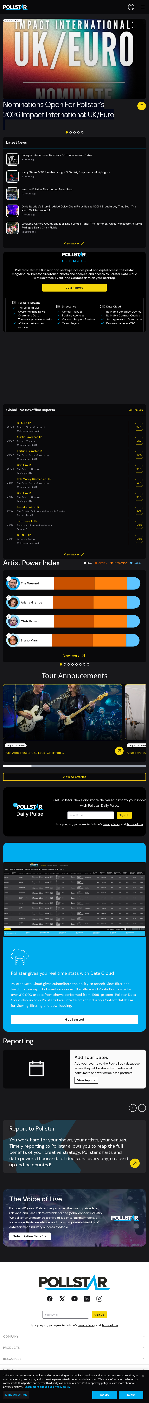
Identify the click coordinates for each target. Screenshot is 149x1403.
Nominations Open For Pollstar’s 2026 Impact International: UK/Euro (58, 114)
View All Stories (75, 777)
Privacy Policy (111, 824)
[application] (74, 612)
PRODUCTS (11, 1348)
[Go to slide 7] (84, 664)
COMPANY (10, 1336)
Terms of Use (135, 824)
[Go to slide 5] (82, 132)
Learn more (74, 288)
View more (71, 243)
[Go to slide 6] (80, 664)
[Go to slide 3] (74, 132)
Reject (131, 1394)
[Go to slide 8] (88, 664)
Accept (104, 1394)
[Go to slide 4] (78, 132)
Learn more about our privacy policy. (47, 1387)
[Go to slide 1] (67, 132)
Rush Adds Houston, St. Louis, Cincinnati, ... (34, 753)
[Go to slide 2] (70, 132)
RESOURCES (12, 1359)
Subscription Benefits (30, 1236)
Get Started (74, 1019)
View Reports (86, 1080)
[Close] (143, 1376)
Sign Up (124, 815)
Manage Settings (16, 1394)
